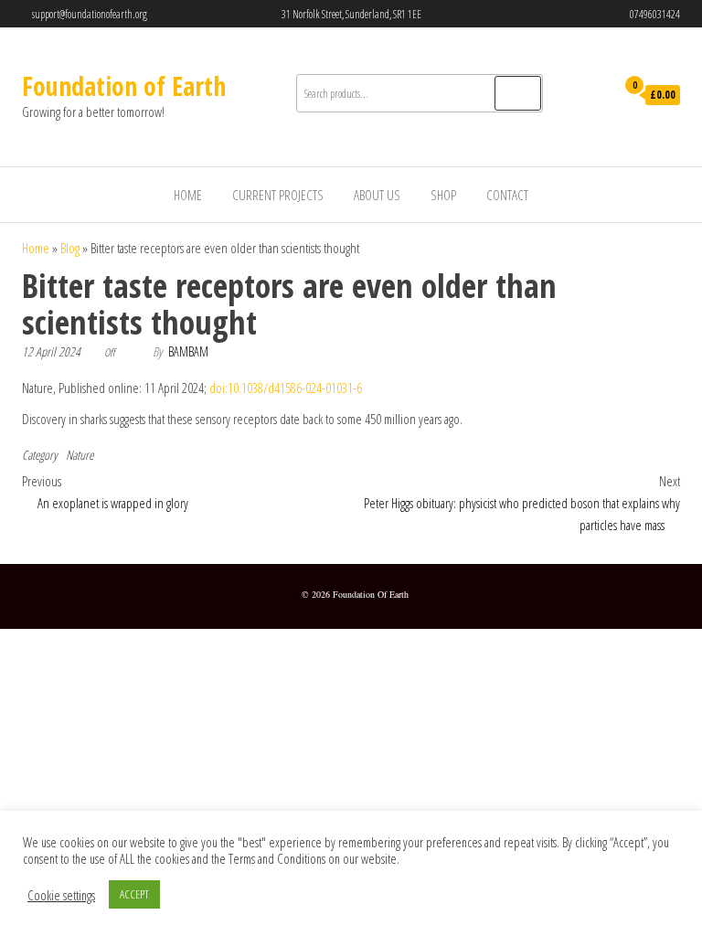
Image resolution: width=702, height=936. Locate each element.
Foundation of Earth (124, 86)
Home (188, 195)
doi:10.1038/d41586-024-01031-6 (285, 387)
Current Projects (278, 195)
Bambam (188, 351)
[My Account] (596, 96)
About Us (377, 195)
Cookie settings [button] (61, 895)
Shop (443, 195)
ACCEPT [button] (134, 894)
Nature (79, 454)
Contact (507, 195)
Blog (70, 248)
